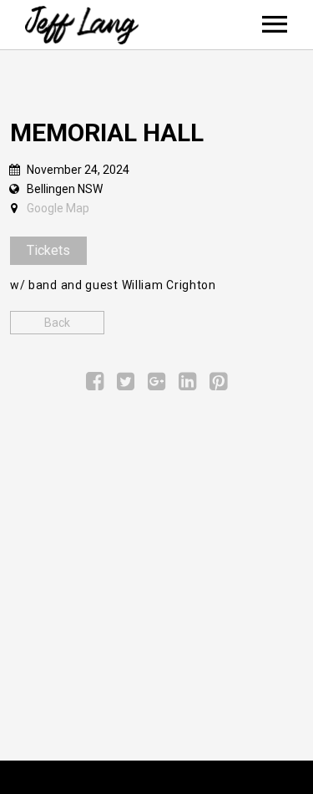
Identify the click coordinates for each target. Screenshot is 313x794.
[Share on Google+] (156, 384)
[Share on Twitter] (125, 384)
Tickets (48, 250)
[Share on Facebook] (94, 384)
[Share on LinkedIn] (187, 384)
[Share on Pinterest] (218, 384)
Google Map (58, 208)
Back (57, 322)
